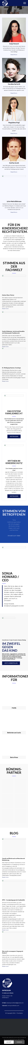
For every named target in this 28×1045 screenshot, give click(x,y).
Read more (5, 308)
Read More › (14, 54)
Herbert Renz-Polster (8, 295)
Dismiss (19, 1042)
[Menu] (24, 3)
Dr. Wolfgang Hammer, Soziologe (11, 368)
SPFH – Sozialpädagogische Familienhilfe (13, 900)
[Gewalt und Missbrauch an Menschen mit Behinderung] (14, 847)
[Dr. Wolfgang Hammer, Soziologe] (14, 357)
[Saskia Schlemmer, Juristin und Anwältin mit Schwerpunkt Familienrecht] (14, 320)
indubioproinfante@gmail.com (15, 1003)
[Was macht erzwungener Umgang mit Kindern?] (14, 940)
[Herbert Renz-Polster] (14, 284)
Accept (8, 1042)
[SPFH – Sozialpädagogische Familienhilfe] (14, 889)
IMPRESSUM (6, 990)
